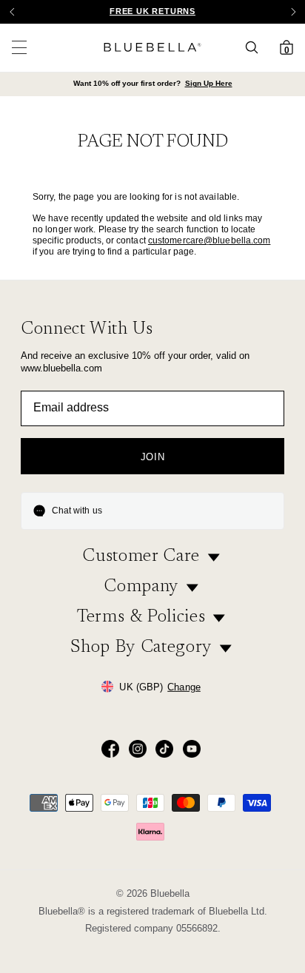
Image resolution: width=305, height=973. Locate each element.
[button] (293, 12)
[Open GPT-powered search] (256, 47)
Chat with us (77, 510)
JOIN (153, 456)
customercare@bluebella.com (209, 240)
